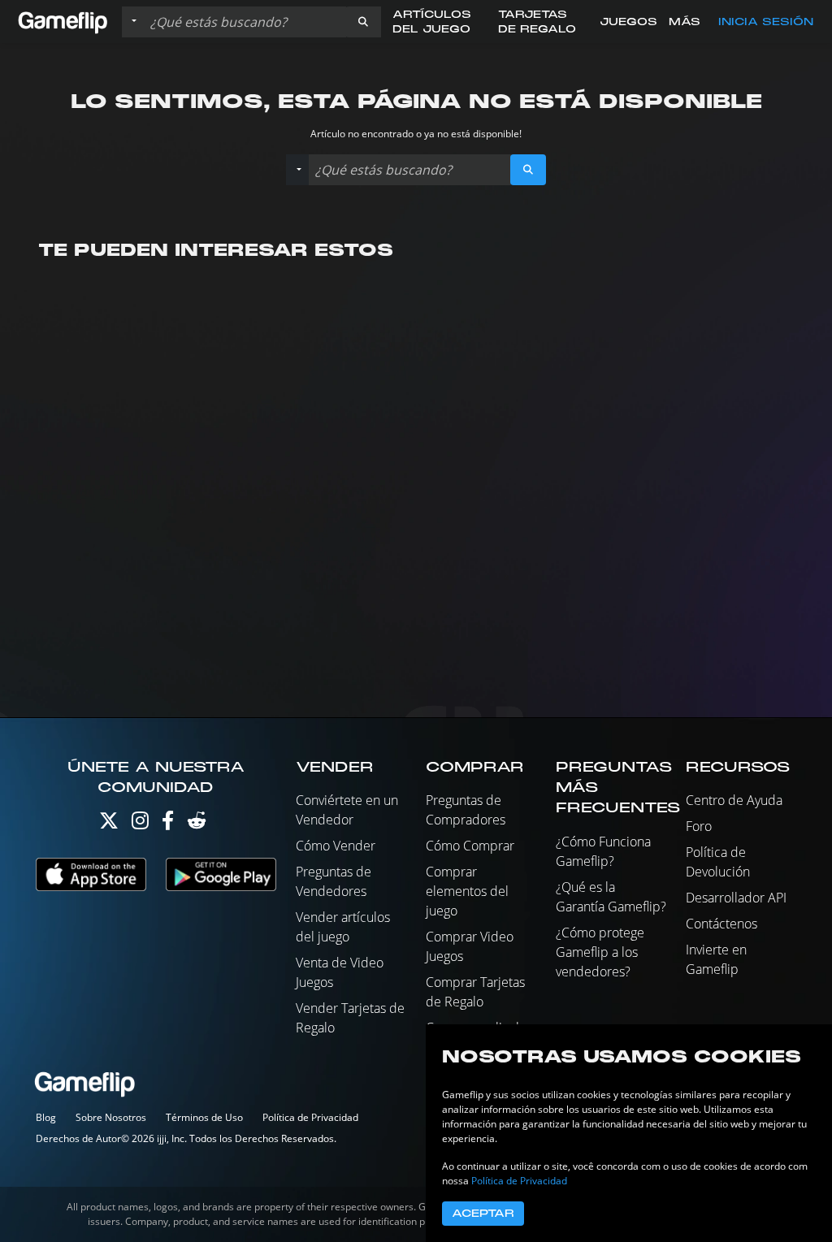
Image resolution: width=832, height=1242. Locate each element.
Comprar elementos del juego (467, 891)
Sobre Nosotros (111, 1117)
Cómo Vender (335, 846)
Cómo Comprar (470, 846)
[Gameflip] (62, 21)
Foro (699, 826)
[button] (363, 21)
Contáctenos (721, 924)
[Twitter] (109, 824)
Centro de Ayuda (734, 800)
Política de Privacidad (310, 1117)
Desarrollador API (736, 898)
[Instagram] (140, 824)
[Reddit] (196, 824)
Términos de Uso (204, 1117)
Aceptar (483, 1213)
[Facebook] (168, 824)
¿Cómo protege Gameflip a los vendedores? (600, 952)
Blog (46, 1117)
